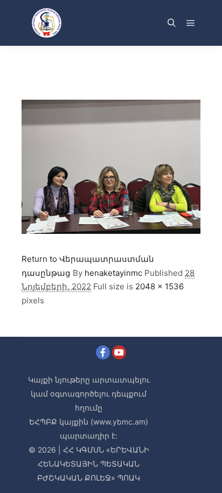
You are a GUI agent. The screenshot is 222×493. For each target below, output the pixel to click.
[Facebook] (103, 352)
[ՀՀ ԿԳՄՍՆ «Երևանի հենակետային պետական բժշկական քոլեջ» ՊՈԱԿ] (46, 23)
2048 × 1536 (159, 286)
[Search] (171, 23)
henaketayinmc (113, 273)
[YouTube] (119, 352)
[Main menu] (190, 23)
